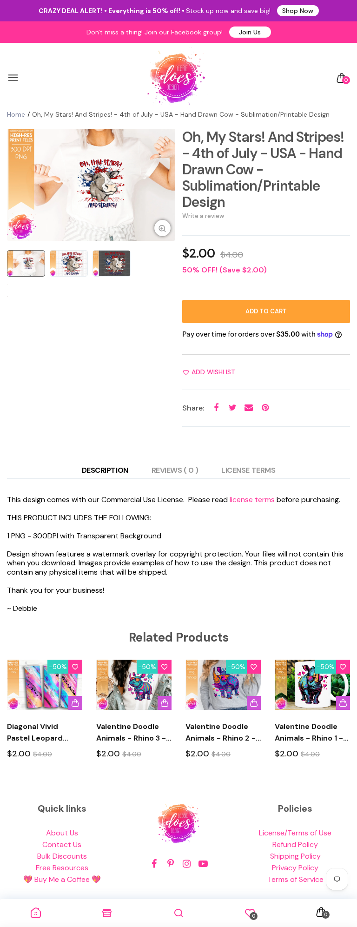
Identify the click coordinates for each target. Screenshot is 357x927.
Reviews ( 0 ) (175, 470)
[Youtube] (203, 864)
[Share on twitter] (232, 408)
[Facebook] (154, 864)
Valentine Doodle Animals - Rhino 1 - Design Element (309, 733)
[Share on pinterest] (265, 408)
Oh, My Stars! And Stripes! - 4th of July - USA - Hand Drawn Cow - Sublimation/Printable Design (263, 169)
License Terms (248, 470)
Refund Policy (295, 844)
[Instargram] (186, 864)
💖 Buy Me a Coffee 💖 (62, 879)
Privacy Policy (295, 868)
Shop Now (297, 11)
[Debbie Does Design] (176, 78)
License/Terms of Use (295, 833)
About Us (62, 833)
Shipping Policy (295, 856)
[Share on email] (249, 408)
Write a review (203, 216)
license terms (252, 499)
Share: (193, 408)
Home (16, 114)
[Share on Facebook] (216, 408)
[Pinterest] (170, 864)
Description (105, 470)
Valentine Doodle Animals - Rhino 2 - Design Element (220, 733)
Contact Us (61, 844)
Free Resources (62, 868)
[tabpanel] (91, 185)
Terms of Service (295, 879)
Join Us (250, 32)
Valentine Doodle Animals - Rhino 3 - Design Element (131, 733)
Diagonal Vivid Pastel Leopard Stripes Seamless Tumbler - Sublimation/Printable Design (44, 733)
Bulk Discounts (62, 856)
